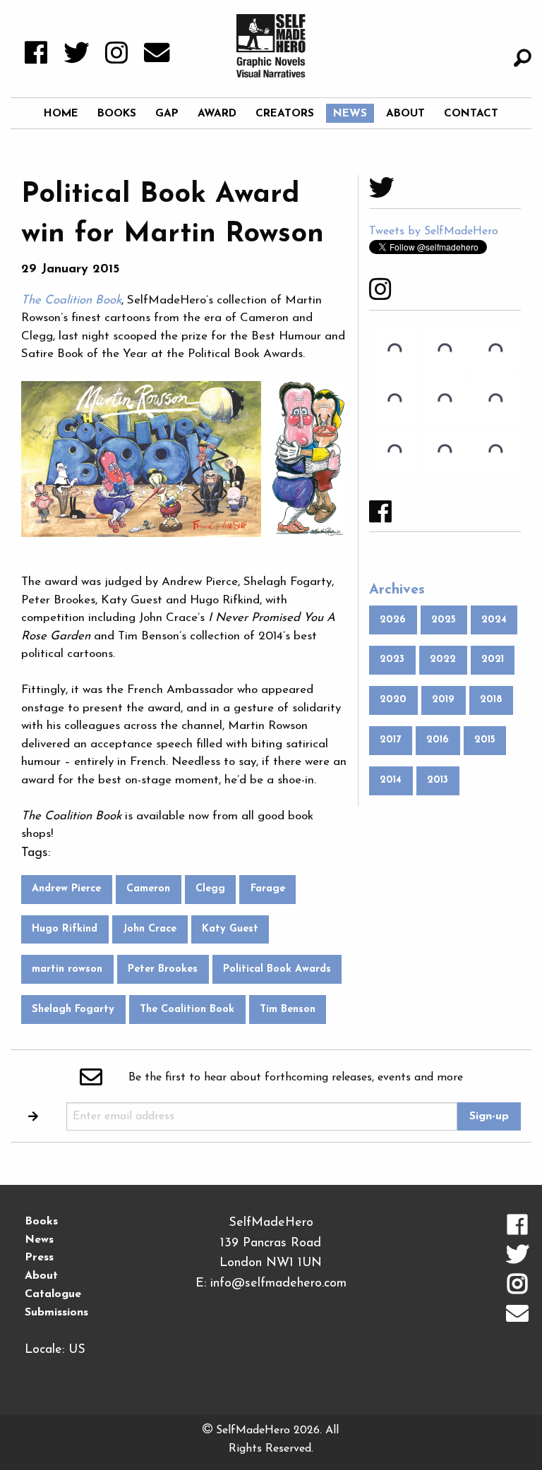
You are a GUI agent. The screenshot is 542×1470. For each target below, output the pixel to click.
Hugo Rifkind (64, 929)
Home (61, 113)
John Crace (149, 929)
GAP (167, 113)
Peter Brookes (163, 969)
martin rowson (67, 969)
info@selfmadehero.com (278, 1283)
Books (116, 113)
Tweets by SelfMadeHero (433, 231)
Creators (284, 113)
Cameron (148, 889)
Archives (397, 590)
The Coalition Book (187, 1009)
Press (39, 1257)
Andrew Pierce (66, 889)
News (350, 113)
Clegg (210, 889)
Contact (471, 113)
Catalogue (53, 1294)
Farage (268, 889)
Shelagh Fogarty (73, 1009)
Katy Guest (230, 929)
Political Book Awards (277, 969)
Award (217, 113)
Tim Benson (287, 1009)
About (405, 113)
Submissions (56, 1312)
